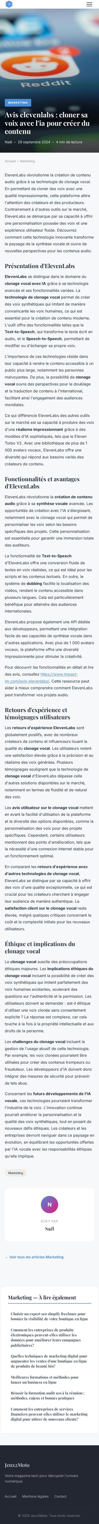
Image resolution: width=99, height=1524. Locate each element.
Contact (60, 1496)
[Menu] (89, 4)
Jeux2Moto (17, 1464)
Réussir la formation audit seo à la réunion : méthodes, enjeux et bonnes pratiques (47, 1395)
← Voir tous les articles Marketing (34, 1257)
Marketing (18, 102)
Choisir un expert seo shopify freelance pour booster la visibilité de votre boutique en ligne (49, 1316)
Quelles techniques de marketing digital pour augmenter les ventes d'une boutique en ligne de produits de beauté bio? (49, 1361)
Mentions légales (35, 1496)
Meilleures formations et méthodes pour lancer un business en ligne (45, 1380)
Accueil (10, 161)
